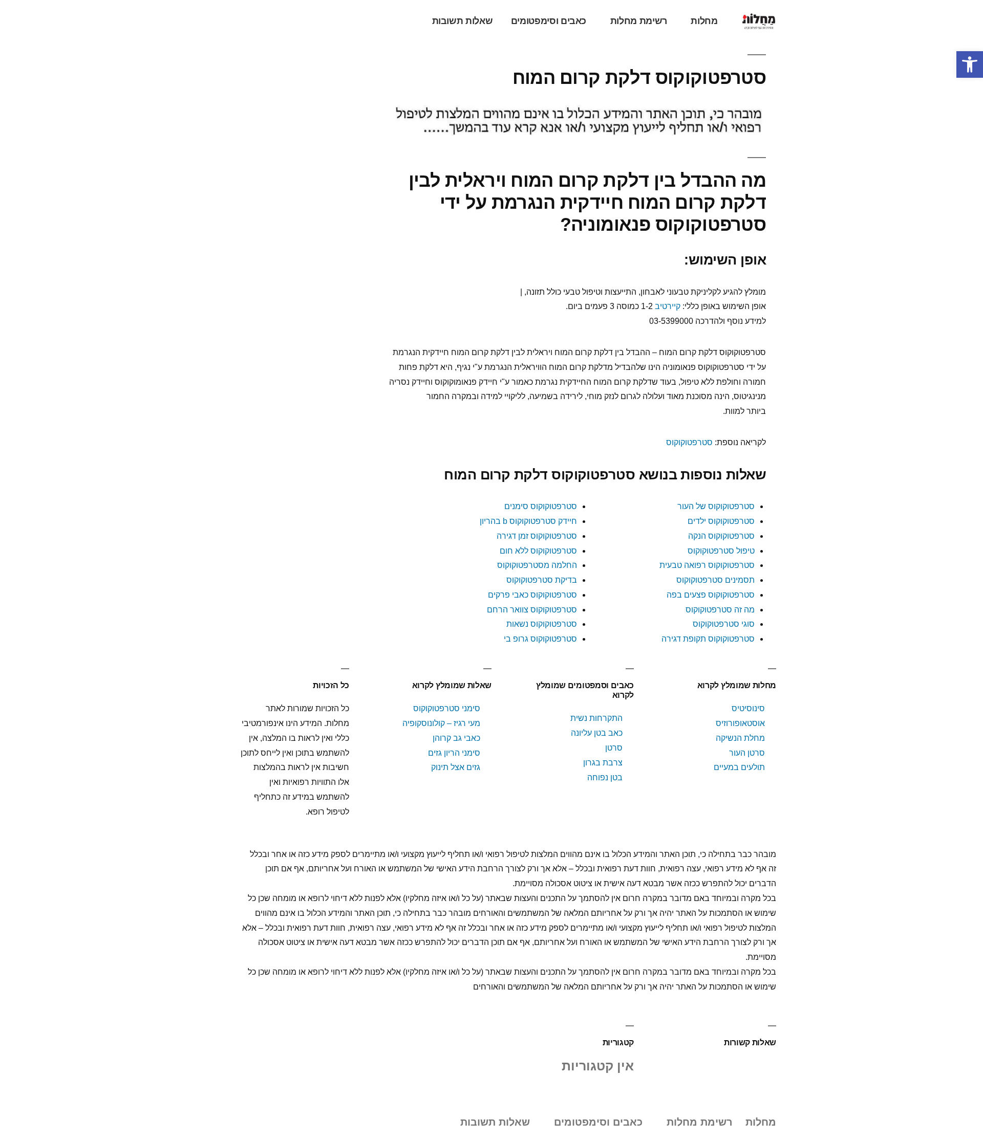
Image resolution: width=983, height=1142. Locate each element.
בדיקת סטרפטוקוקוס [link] (541, 580)
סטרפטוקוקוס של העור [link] (716, 506)
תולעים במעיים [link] (739, 767)
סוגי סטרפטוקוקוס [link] (724, 624)
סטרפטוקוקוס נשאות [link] (541, 624)
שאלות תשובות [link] (462, 21)
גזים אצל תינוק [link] (455, 767)
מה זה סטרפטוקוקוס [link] (720, 609)
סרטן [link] (614, 747)
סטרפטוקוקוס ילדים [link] (721, 521)
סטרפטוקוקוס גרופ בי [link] (540, 638)
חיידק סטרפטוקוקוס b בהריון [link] (528, 521)
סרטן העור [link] (747, 753)
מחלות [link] (704, 21)
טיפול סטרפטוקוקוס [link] (721, 550)
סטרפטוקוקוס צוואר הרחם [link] (532, 609)
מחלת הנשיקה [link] (740, 738)
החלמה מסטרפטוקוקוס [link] (537, 565)
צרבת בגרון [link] (603, 762)
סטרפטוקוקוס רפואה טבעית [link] (707, 565)
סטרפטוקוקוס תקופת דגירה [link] (708, 638)
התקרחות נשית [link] (596, 718)
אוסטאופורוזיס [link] (740, 723)
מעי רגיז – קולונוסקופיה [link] (441, 723)
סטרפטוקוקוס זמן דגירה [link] (537, 536)
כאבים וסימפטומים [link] (548, 21)
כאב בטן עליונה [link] (597, 733)
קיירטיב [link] (667, 306)
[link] (969, 64)
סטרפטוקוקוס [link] (689, 442)
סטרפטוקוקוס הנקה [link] (721, 536)
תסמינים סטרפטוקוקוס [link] (715, 580)
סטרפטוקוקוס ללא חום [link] (538, 550)
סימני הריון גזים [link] (454, 753)
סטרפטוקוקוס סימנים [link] (540, 506)
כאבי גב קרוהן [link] (456, 738)
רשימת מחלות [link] (638, 21)
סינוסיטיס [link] (748, 708)
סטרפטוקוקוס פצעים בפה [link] (711, 594)
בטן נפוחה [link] (605, 777)
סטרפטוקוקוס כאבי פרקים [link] (532, 594)
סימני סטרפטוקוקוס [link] (445, 708)
